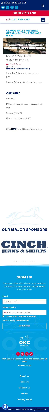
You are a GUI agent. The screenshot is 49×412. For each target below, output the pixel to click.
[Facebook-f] (18, 354)
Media (24, 394)
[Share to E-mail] (12, 35)
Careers (24, 382)
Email (5, 296)
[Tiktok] (16, 7)
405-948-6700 (24, 365)
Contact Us (24, 388)
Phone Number (9, 307)
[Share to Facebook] (7, 35)
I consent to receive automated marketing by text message (19, 318)
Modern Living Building (19, 69)
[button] (43, 6)
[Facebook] (3, 7)
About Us (24, 376)
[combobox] (5, 312)
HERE (13, 129)
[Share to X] (10, 35)
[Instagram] (7, 7)
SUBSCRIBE (24, 326)
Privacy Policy (24, 400)
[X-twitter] (12, 7)
